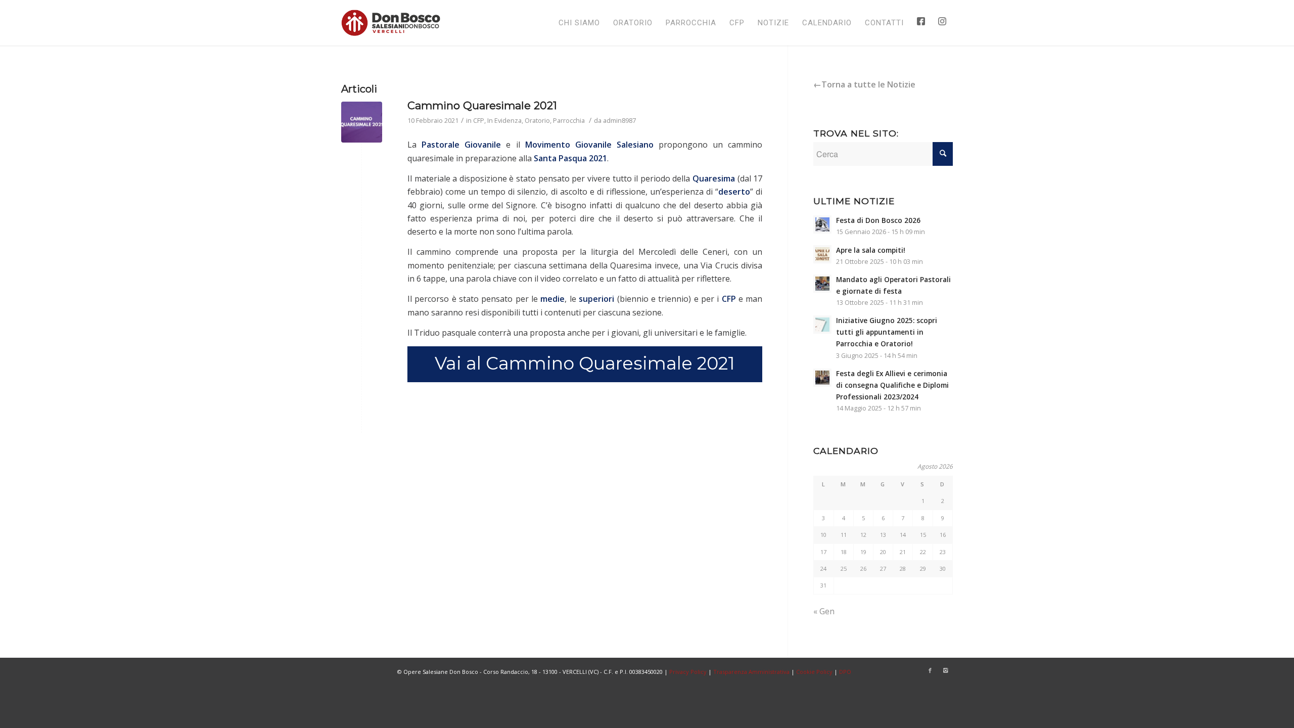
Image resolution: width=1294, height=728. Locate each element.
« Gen (824, 611)
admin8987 (619, 120)
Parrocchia (569, 120)
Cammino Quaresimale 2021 (482, 105)
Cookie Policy (814, 671)
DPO (845, 671)
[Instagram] (945, 670)
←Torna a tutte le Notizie (864, 84)
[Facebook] (930, 670)
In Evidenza (504, 120)
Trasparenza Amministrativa (751, 671)
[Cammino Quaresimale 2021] (361, 122)
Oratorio (537, 120)
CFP (478, 120)
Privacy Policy (688, 671)
